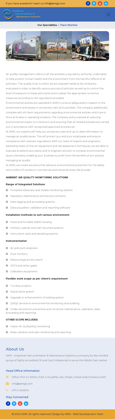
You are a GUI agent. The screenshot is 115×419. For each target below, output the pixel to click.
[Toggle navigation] (108, 14)
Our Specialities (47, 25)
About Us (15, 349)
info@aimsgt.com (22, 383)
